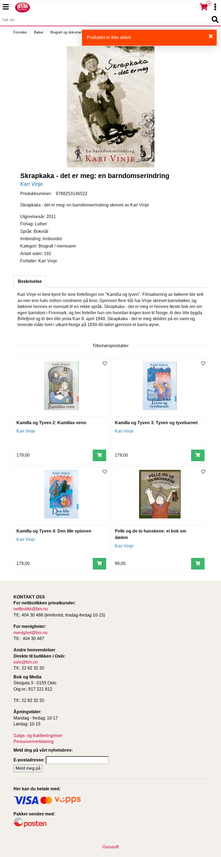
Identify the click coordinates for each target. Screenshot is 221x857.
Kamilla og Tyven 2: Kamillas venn (51, 422)
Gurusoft (110, 847)
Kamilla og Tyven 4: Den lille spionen (53, 531)
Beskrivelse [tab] (30, 281)
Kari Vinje (31, 184)
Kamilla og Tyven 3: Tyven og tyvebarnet (156, 422)
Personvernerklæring (33, 741)
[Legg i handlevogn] (99, 455)
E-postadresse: (29, 760)
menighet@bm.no (30, 632)
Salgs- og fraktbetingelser (37, 735)
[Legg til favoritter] (104, 363)
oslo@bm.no (25, 662)
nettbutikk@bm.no (30, 609)
